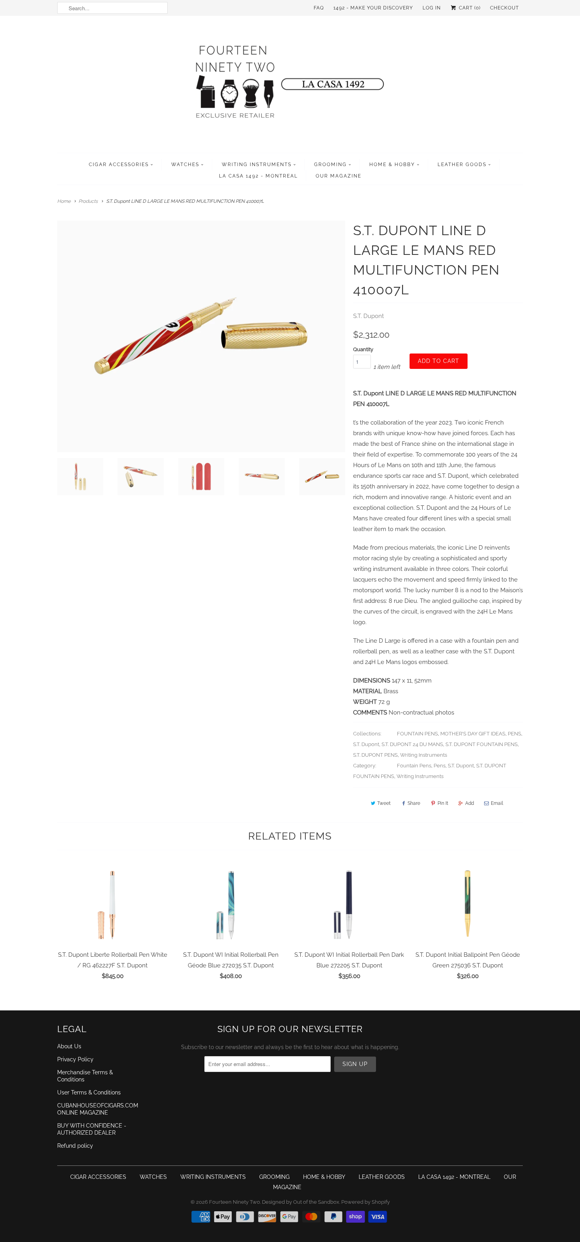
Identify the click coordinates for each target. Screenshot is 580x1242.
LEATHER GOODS (462, 164)
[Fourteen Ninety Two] (290, 86)
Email (497, 803)
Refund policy (75, 1146)
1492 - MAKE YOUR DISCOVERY (373, 8)
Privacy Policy (75, 1059)
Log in (432, 8)
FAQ (319, 8)
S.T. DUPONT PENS (375, 755)
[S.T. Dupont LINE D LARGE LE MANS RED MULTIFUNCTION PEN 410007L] (201, 336)
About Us (69, 1046)
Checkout (504, 8)
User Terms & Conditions (89, 1092)
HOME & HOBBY (392, 164)
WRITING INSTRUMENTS (257, 164)
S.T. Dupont (368, 316)
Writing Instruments (423, 755)
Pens (439, 766)
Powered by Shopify (365, 1202)
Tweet (384, 803)
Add (469, 803)
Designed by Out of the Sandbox (300, 1202)
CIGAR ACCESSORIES (119, 164)
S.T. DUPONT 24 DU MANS (412, 744)
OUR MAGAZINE (338, 176)
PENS (514, 734)
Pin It (443, 803)
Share (414, 803)
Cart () (469, 8)
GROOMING (330, 164)
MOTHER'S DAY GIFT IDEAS (472, 734)
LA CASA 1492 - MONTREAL (258, 176)
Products (88, 201)
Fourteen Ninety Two (234, 1202)
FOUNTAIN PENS (417, 734)
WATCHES (185, 164)
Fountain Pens (414, 766)
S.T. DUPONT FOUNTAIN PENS (481, 744)
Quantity (363, 349)
